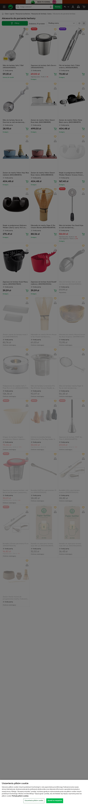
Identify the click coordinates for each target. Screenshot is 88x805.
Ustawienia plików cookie (34, 800)
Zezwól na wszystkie (55, 800)
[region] (44, 792)
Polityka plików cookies (20, 796)
